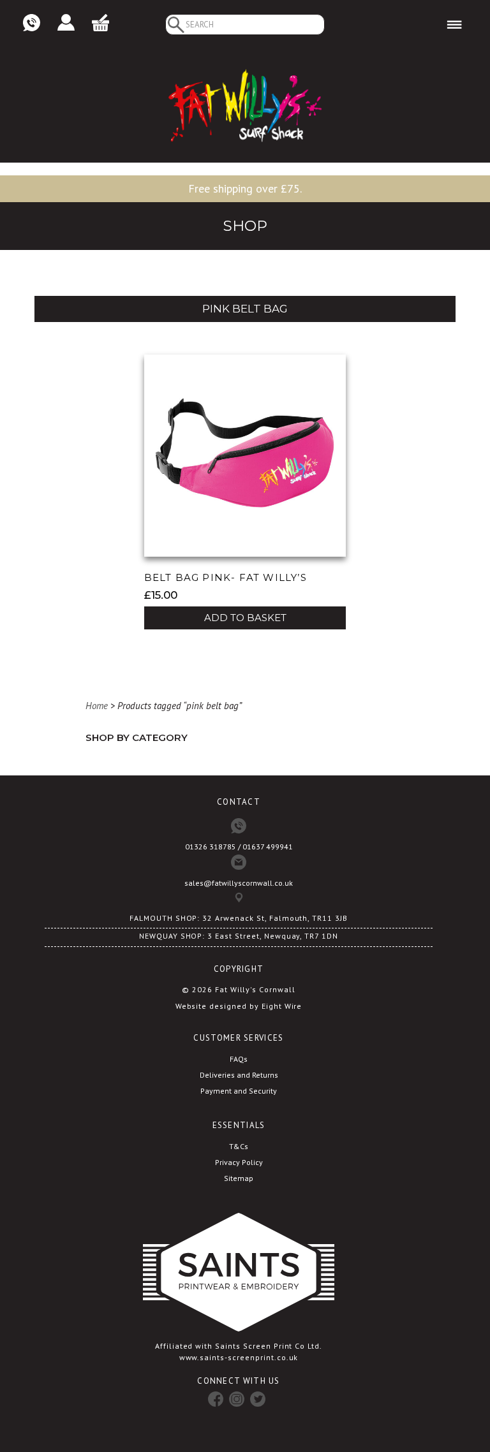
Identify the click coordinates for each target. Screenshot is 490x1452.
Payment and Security (238, 1091)
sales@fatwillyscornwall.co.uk (238, 883)
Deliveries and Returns (239, 1075)
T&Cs (238, 1146)
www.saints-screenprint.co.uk (239, 1357)
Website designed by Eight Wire (238, 1006)
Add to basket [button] (245, 618)
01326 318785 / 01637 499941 (239, 846)
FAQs (239, 1059)
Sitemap (238, 1178)
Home (96, 706)
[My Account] (66, 23)
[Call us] (31, 23)
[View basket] (100, 23)
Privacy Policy (239, 1162)
